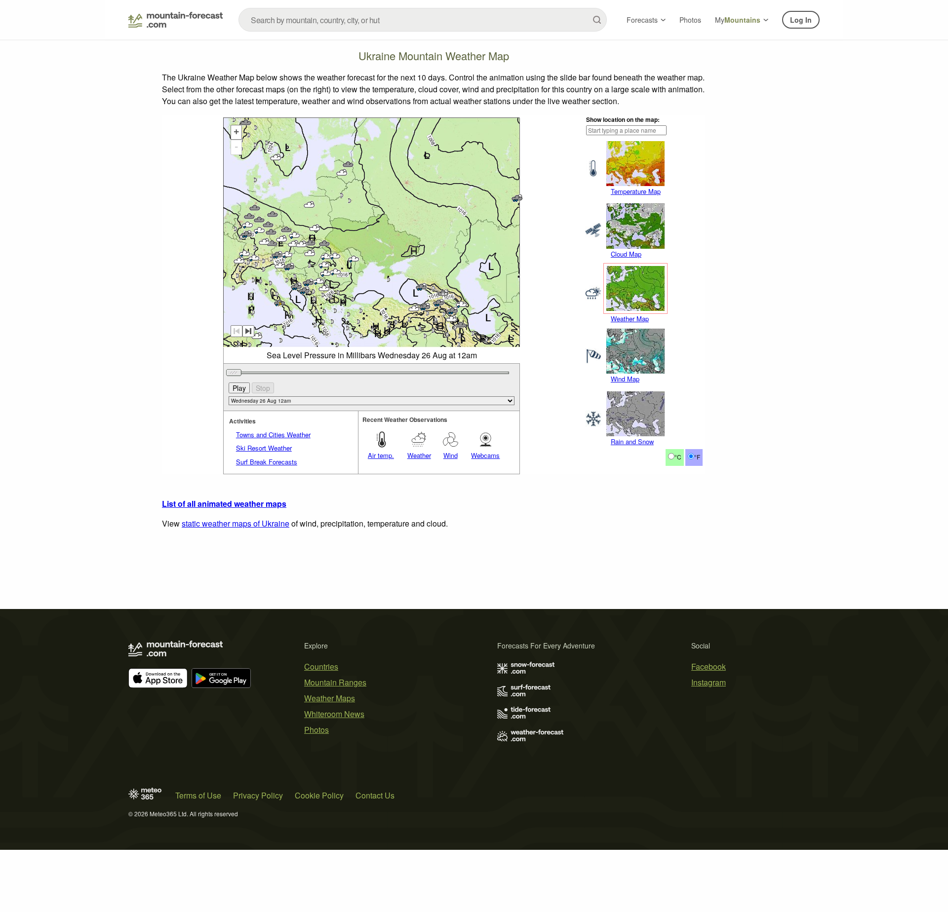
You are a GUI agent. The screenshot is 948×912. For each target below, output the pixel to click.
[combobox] (422, 20)
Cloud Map (626, 254)
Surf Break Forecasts (266, 461)
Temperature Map (636, 191)
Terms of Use (198, 795)
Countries (321, 666)
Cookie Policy (319, 795)
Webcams (485, 455)
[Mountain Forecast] (175, 20)
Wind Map (625, 378)
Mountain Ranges (335, 682)
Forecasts (642, 20)
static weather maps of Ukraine (235, 523)
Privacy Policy (258, 795)
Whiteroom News (334, 714)
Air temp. (381, 455)
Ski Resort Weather (264, 448)
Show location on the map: (623, 119)
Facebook (708, 666)
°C (677, 457)
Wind (450, 455)
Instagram (708, 682)
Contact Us (375, 795)
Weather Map (630, 318)
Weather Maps (329, 698)
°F (697, 457)
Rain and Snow (632, 441)
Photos (690, 20)
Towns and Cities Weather (273, 434)
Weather (419, 455)
